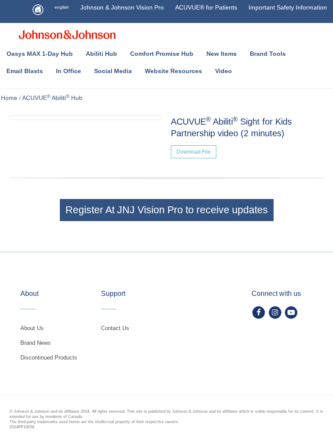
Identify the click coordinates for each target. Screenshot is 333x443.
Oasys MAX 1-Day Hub (40, 53)
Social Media (113, 70)
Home (9, 97)
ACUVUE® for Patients (206, 7)
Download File (193, 152)
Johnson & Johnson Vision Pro (122, 7)
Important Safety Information (287, 7)
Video (223, 70)
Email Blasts (25, 70)
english (62, 7)
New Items (221, 53)
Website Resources (173, 70)
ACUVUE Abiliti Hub (52, 97)
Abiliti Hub (101, 53)
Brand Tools (268, 53)
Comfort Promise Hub (161, 53)
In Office (68, 70)
